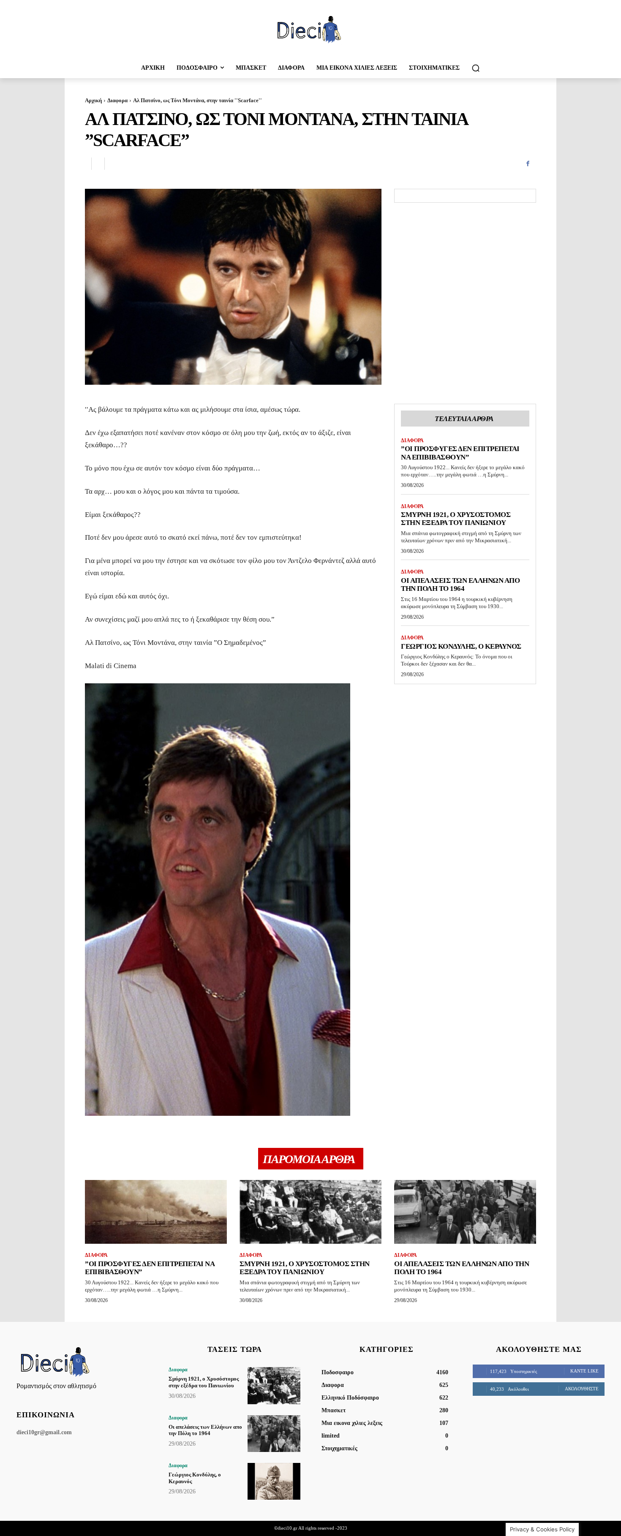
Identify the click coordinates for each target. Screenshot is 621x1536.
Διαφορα (117, 100)
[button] (476, 68)
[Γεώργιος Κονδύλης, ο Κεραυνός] (274, 1481)
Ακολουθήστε (582, 1388)
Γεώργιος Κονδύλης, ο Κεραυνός (461, 646)
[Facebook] (527, 163)
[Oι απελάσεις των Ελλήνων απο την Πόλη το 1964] (465, 1212)
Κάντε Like (584, 1370)
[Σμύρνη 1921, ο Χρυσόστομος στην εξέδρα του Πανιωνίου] (310, 1212)
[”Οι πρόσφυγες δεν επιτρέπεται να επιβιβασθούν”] (156, 1212)
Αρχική (93, 100)
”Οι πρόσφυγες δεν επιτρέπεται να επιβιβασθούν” (460, 453)
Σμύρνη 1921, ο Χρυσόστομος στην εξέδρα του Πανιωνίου (455, 519)
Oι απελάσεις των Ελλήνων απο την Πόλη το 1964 (460, 584)
